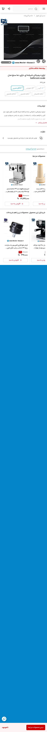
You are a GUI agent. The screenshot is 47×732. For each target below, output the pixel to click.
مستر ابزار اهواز (40, 16)
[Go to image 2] (7, 62)
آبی (40, 88)
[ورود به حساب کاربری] (9, 8)
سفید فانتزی (25, 94)
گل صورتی (30, 88)
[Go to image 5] (3, 62)
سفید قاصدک (38, 94)
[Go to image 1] (9, 62)
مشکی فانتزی (11, 94)
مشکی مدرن (17, 88)
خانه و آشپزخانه (28, 16)
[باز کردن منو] (43, 9)
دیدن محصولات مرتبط (35, 727)
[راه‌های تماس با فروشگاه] (4, 719)
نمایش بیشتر (42, 123)
